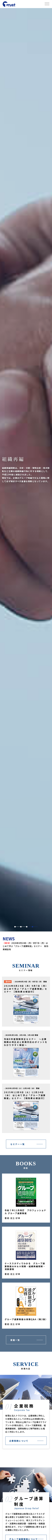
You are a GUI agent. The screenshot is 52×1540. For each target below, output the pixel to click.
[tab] (17, 927)
